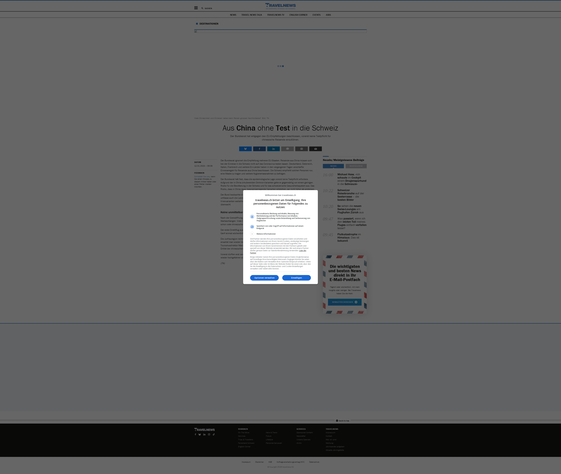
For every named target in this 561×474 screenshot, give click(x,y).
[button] (280, 234)
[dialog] (280, 237)
